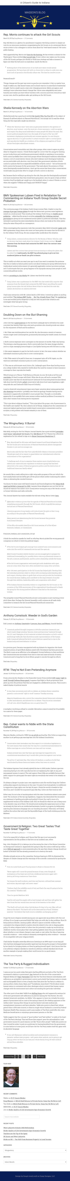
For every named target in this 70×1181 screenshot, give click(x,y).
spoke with (62, 228)
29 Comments (31, 730)
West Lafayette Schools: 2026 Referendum (18, 1128)
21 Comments (29, 38)
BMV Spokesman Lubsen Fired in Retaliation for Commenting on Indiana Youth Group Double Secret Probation (34, 198)
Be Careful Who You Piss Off (42, 116)
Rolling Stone (37, 993)
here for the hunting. (34, 55)
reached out (62, 297)
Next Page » (41, 1056)
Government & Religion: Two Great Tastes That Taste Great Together (31, 828)
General (12, 955)
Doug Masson (8, 1101)
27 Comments (29, 967)
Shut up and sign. (29, 57)
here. (57, 496)
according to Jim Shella (18, 276)
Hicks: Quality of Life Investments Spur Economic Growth (30, 1110)
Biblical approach (14, 849)
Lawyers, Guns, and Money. (41, 624)
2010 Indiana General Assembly (19, 818)
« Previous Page (9, 1056)
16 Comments (29, 111)
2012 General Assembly (17, 99)
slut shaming (8, 391)
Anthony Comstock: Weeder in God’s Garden (30, 615)
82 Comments (29, 204)
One (31, 974)
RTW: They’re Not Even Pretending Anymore (29, 669)
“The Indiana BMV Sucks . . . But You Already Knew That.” (34, 297)
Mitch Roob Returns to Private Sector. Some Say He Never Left (38, 1101)
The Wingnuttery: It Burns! (19, 423)
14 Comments (30, 619)
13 (34, 1056)
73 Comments (28, 318)
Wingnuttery (27, 99)
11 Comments (31, 832)
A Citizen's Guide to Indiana (35, 2)
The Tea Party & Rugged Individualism (26, 964)
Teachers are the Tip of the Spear (15, 1134)
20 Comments (29, 673)
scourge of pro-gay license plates (15, 211)
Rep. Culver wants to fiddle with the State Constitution (28, 726)
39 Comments (30, 427)
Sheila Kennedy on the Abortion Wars (26, 108)
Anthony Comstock (22, 624)
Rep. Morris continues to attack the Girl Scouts (31, 34)
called (24, 382)
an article (34, 735)
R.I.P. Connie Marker (18, 1098)
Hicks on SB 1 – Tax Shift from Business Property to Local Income (27, 1139)
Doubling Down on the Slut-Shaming (25, 314)
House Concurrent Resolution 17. (43, 436)
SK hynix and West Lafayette (14, 1136)
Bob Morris (38, 434)
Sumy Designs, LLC (47, 1176)
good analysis (20, 323)
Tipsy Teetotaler (23, 977)
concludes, (7, 377)
